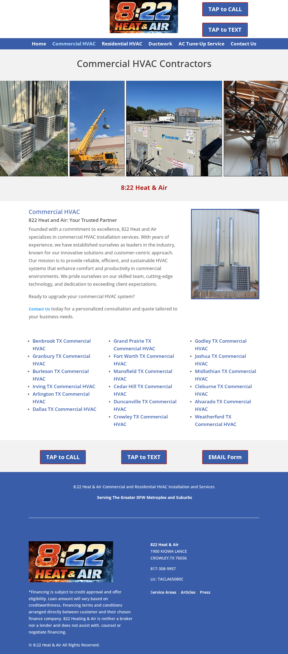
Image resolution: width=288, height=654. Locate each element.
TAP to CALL (225, 9)
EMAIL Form (225, 457)
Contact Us (243, 44)
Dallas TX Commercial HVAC (64, 409)
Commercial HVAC (74, 44)
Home (39, 44)
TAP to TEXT (225, 29)
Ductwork (160, 44)
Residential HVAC (122, 44)
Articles (188, 592)
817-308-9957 (163, 568)
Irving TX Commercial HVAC (64, 386)
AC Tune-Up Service (201, 44)
